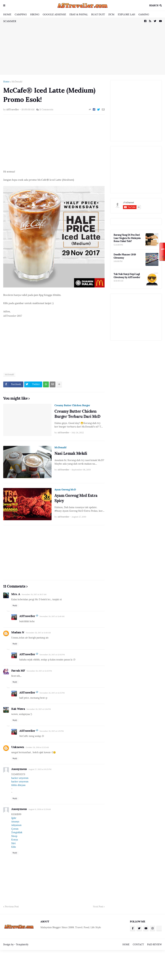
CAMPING (21, 14)
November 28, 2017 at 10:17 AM (34, 594)
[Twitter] (98, 109)
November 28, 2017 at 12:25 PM (52, 693)
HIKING (34, 14)
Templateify (22, 944)
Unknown (17, 747)
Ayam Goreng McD (65, 489)
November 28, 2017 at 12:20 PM (39, 671)
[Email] (103, 109)
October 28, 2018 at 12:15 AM (37, 747)
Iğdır (13, 818)
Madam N (17, 632)
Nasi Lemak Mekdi (70, 453)
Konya (14, 839)
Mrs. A (15, 594)
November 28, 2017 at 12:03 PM (52, 654)
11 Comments (46, 109)
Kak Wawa (18, 709)
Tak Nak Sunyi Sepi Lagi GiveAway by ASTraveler (127, 275)
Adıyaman (16, 825)
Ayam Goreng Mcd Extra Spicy (75, 498)
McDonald (17, 81)
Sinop (14, 836)
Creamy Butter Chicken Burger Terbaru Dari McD (77, 414)
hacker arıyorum (20, 778)
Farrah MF (18, 670)
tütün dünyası (18, 785)
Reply (15, 605)
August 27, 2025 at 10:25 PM (40, 769)
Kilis (13, 846)
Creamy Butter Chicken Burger (72, 405)
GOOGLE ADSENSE (54, 14)
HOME (7, 14)
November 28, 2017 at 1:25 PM (51, 731)
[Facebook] (94, 109)
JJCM (111, 14)
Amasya (15, 821)
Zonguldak (16, 832)
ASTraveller (27, 616)
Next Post (98, 906)
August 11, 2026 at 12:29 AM (40, 809)
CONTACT (138, 944)
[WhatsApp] (46, 384)
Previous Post (12, 906)
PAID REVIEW (154, 944)
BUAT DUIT (98, 14)
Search (153, 5)
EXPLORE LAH (126, 14)
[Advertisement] (82, 46)
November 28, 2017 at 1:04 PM (38, 709)
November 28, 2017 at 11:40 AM (51, 616)
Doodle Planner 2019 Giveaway (125, 256)
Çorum (15, 828)
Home (6, 81)
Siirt (13, 843)
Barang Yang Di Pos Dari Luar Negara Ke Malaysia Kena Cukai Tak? (127, 238)
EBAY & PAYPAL (78, 14)
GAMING (143, 14)
